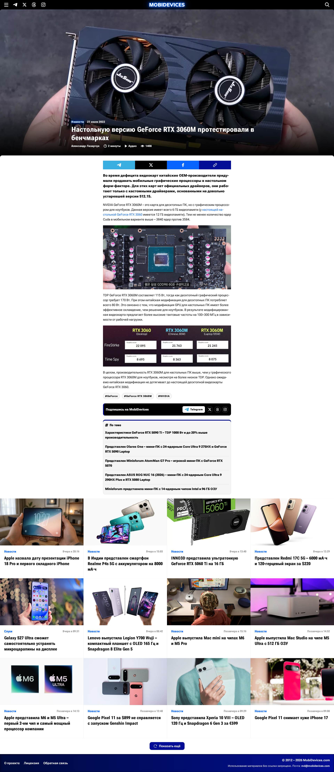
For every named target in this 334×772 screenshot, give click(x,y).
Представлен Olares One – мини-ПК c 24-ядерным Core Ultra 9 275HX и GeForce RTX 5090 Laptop (166, 449)
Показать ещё (169, 746)
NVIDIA (165, 396)
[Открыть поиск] (327, 4)
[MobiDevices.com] (167, 5)
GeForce (112, 396)
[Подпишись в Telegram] (15, 4)
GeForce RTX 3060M (139, 396)
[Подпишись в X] (24, 4)
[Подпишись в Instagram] (43, 4)
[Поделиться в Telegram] (119, 165)
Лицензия (31, 763)
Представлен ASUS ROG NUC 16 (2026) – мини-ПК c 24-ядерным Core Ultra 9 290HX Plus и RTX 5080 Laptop (163, 477)
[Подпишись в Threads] (34, 4)
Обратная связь (55, 763)
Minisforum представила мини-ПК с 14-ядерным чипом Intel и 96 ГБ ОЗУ (161, 489)
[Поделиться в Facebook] (183, 165)
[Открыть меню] (6, 5)
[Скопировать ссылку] (215, 165)
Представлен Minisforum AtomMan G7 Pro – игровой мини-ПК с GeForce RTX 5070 (164, 463)
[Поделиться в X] (151, 165)
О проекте (12, 763)
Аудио (132, 146)
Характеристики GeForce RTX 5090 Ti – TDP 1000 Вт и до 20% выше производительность (156, 435)
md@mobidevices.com (315, 765)
